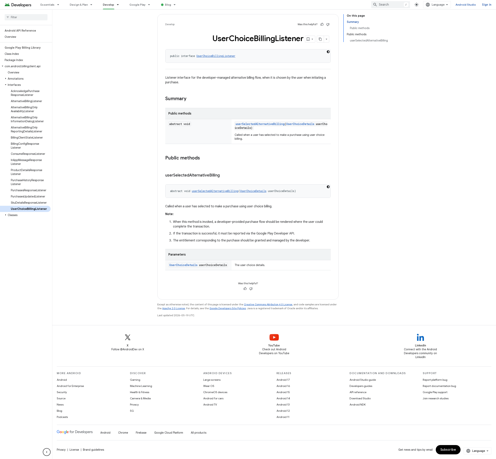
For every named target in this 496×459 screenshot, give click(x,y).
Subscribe (448, 450)
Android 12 (283, 410)
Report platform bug (435, 379)
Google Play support (435, 392)
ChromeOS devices (215, 392)
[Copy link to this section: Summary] (190, 99)
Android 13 (283, 404)
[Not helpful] (328, 24)
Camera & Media (140, 398)
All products (198, 432)
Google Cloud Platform (168, 432)
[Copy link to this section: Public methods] (204, 158)
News (60, 404)
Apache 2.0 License (173, 308)
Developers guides (361, 386)
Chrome (123, 432)
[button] (25, 66)
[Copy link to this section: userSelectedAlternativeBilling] (223, 175)
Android (62, 379)
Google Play (137, 4)
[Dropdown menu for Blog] (176, 4)
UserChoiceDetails (300, 124)
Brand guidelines (93, 449)
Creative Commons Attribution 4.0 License (268, 304)
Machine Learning (141, 386)
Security (62, 392)
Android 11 (282, 417)
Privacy (134, 404)
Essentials (47, 4)
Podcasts (62, 417)
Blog (168, 4)
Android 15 (283, 392)
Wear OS (208, 386)
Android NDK (358, 404)
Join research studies (436, 398)
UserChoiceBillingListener (215, 56)
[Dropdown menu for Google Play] (151, 4)
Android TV (210, 404)
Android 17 (283, 379)
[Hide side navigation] (47, 452)
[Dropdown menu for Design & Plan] (93, 4)
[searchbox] (26, 17)
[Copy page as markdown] (320, 39)
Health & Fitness (139, 392)
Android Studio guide (363, 379)
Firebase (141, 432)
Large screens (211, 379)
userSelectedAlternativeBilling (260, 124)
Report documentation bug (439, 386)
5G (132, 410)
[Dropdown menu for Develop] (119, 4)
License (74, 449)
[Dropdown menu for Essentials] (60, 4)
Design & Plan (79, 4)
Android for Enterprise (70, 386)
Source (61, 398)
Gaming (135, 379)
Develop (108, 4)
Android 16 (283, 386)
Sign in (486, 4)
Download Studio (360, 398)
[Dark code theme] (328, 51)
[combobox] (390, 4)
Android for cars (213, 398)
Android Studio (466, 4)
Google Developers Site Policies (227, 308)
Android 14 (283, 398)
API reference (358, 392)
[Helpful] (322, 24)
